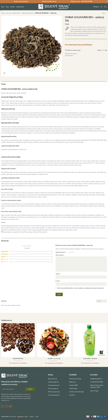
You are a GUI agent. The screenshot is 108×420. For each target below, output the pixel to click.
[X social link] (104, 50)
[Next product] (106, 13)
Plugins (31, 416)
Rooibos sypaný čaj (54, 391)
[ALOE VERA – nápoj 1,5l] (90, 340)
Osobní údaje (73, 388)
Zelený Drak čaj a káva (96, 388)
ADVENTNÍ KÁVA (18, 358)
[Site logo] (54, 6)
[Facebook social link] (102, 50)
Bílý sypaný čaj (52, 379)
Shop (37, 416)
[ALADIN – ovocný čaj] (54, 340)
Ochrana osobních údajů (76, 391)
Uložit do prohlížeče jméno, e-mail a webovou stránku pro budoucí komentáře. (80, 288)
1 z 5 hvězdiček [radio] (68, 252)
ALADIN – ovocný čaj (54, 358)
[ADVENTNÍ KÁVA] (18, 340)
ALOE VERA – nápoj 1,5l (90, 358)
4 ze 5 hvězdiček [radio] (72, 252)
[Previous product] (102, 13)
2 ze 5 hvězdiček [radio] (69, 252)
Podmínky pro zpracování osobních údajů (20, 398)
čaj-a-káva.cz (73, 53)
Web (26, 416)
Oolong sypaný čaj (53, 385)
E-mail (58, 281)
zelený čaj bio (16, 13)
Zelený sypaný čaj (53, 382)
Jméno (58, 274)
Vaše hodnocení (61, 252)
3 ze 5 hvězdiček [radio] (71, 252)
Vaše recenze (60, 255)
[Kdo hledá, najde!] (101, 6)
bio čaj (8, 13)
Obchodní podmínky (75, 379)
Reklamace (72, 382)
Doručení (72, 395)
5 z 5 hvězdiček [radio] (73, 252)
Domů (3, 13)
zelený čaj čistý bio (27, 13)
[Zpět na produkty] (104, 13)
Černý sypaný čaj (53, 388)
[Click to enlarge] (4, 73)
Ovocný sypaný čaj (53, 395)
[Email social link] (106, 50)
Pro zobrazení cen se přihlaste (78, 45)
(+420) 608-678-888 (96, 382)
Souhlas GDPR (73, 385)
